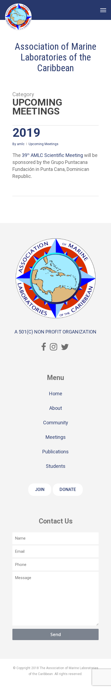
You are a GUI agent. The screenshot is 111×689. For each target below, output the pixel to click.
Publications (55, 451)
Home (55, 393)
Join (39, 489)
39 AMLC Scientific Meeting (52, 155)
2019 (26, 132)
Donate (68, 489)
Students (55, 466)
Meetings (56, 437)
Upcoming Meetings (43, 144)
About (55, 408)
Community (55, 422)
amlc (21, 144)
